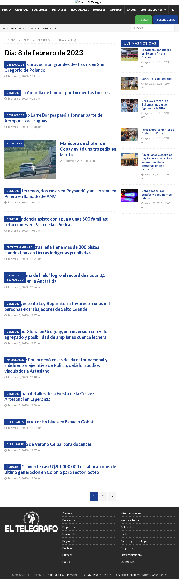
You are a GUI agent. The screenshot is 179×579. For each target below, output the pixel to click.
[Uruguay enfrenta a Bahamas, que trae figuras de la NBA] (129, 105)
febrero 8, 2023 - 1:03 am (24, 231)
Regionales (69, 541)
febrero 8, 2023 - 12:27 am (24, 315)
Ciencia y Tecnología (134, 541)
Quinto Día (128, 562)
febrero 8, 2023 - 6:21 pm (24, 76)
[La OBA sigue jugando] (129, 83)
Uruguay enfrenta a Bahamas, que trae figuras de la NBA (154, 104)
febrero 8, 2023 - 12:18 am (24, 377)
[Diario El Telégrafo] (90, 2)
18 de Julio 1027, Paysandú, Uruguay (68, 575)
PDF (173, 10)
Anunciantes (159, 575)
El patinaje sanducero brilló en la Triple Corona (156, 53)
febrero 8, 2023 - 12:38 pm (24, 127)
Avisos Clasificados (43, 28)
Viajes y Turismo (131, 520)
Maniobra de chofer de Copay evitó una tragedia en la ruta (88, 149)
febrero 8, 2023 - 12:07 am (24, 428)
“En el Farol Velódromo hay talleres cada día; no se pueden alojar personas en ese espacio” (157, 162)
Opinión (116, 10)
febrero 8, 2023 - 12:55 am (24, 259)
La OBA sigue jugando (156, 78)
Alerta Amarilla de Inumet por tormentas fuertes (61, 92)
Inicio (6, 10)
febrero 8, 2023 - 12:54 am (24, 287)
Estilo (124, 534)
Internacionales (131, 513)
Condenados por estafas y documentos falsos (156, 194)
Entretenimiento (131, 555)
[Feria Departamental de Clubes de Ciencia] (129, 134)
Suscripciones (166, 19)
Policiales (40, 10)
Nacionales (80, 10)
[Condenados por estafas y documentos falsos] (129, 195)
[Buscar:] (153, 28)
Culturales (127, 527)
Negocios (127, 548)
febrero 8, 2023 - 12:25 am (24, 343)
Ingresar (143, 19)
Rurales (99, 10)
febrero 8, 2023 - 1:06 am (80, 161)
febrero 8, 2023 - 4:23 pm (24, 99)
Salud (131, 10)
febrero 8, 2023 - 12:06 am (24, 478)
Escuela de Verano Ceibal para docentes (52, 444)
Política (67, 548)
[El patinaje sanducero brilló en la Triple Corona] (129, 54)
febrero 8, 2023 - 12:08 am (24, 405)
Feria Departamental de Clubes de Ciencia (157, 131)
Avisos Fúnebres (13, 28)
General (21, 10)
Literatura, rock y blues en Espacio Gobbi (53, 421)
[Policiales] (30, 159)
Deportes (59, 10)
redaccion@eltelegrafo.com (132, 575)
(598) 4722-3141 (103, 575)
